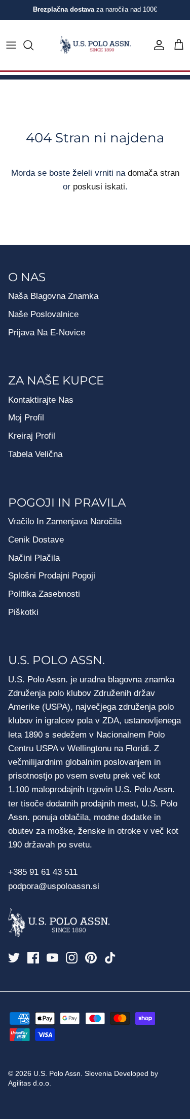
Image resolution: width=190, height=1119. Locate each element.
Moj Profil (26, 417)
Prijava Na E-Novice (46, 332)
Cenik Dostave (36, 540)
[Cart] (179, 45)
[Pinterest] (91, 957)
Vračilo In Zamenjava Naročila (65, 521)
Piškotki (23, 612)
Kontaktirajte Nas (40, 400)
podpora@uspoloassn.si (53, 886)
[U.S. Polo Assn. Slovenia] (95, 45)
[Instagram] (72, 957)
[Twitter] (14, 957)
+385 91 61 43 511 (43, 872)
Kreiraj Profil (31, 436)
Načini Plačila (34, 558)
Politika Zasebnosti (44, 594)
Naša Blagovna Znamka (53, 296)
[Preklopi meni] (11, 45)
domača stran (153, 173)
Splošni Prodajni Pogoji (51, 576)
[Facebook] (33, 957)
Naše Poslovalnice (43, 314)
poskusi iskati (99, 186)
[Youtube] (52, 957)
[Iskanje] (33, 45)
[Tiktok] (110, 957)
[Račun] (156, 45)
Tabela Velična (35, 454)
